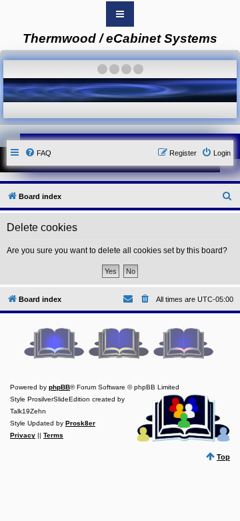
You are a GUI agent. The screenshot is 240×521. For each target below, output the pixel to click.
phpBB (59, 387)
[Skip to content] (120, 14)
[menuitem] (38, 153)
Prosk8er (80, 423)
